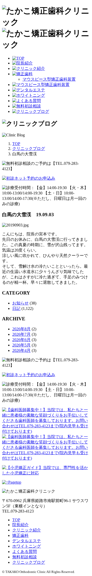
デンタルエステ (26, 541)
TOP (16, 520)
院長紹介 (20, 525)
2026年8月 (21, 329)
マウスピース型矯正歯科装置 (49, 79)
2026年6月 (21, 340)
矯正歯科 (20, 535)
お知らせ (20, 303)
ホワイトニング (26, 546)
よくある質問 (24, 551)
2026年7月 (21, 334)
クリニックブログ (28, 562)
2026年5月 (21, 345)
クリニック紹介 (26, 530)
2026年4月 (21, 350)
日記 (16, 308)
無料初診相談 (24, 557)
